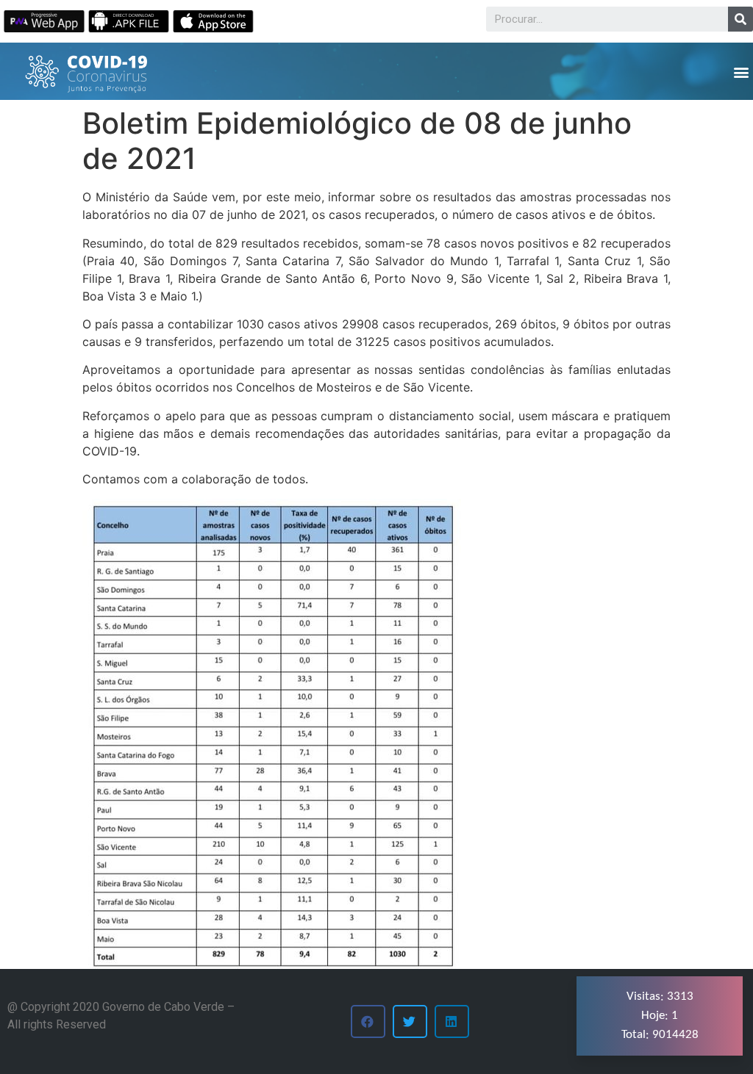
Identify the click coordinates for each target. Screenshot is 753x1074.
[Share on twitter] (410, 1021)
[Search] (740, 19)
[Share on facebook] (368, 1021)
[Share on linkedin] (452, 1021)
